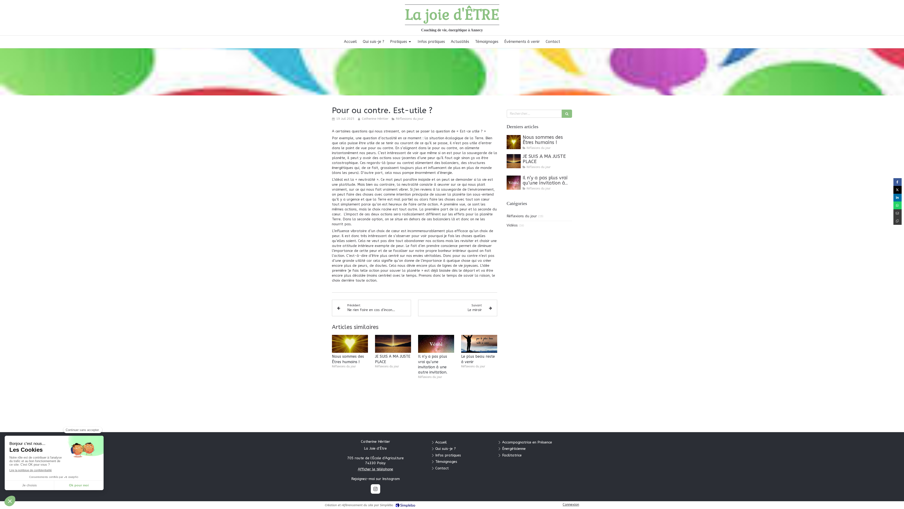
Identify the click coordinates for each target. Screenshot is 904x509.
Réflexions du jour (522, 216)
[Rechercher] (567, 114)
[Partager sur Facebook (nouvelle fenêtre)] (897, 182)
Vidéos (512, 225)
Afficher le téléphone (375, 469)
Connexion (571, 504)
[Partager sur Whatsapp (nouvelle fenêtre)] (897, 205)
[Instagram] (375, 489)
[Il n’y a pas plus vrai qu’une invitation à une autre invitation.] (436, 344)
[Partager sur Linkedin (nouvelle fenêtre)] (897, 197)
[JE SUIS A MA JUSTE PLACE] (393, 344)
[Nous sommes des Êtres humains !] (350, 344)
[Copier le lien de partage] (897, 221)
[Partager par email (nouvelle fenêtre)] (897, 213)
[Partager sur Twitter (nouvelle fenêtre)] (897, 190)
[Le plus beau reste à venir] (479, 344)
